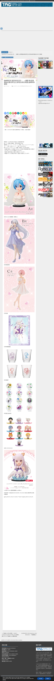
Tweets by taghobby (42, 156)
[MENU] (2, 28)
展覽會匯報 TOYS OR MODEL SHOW (9, 651)
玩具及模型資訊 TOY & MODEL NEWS (10, 654)
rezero (30, 86)
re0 (18, 86)
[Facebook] (5, 113)
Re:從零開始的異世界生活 (24, 86)
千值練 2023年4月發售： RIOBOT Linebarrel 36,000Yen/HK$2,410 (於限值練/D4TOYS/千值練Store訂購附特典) (10, 635)
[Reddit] (23, 113)
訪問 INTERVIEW (5, 652)
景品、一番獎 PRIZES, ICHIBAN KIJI (7, 57)
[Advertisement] (27, 17)
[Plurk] (13, 113)
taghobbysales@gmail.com (44, 103)
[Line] (21, 113)
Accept (40, 678)
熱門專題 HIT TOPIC (6, 649)
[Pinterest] (15, 113)
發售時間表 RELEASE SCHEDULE (9, 648)
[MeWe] (18, 113)
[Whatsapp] (10, 113)
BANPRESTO (15, 86)
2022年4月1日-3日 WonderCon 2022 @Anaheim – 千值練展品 (29, 634)
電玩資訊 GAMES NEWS (7, 661)
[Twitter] (8, 113)
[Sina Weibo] (26, 113)
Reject (47, 678)
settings (4, 679)
